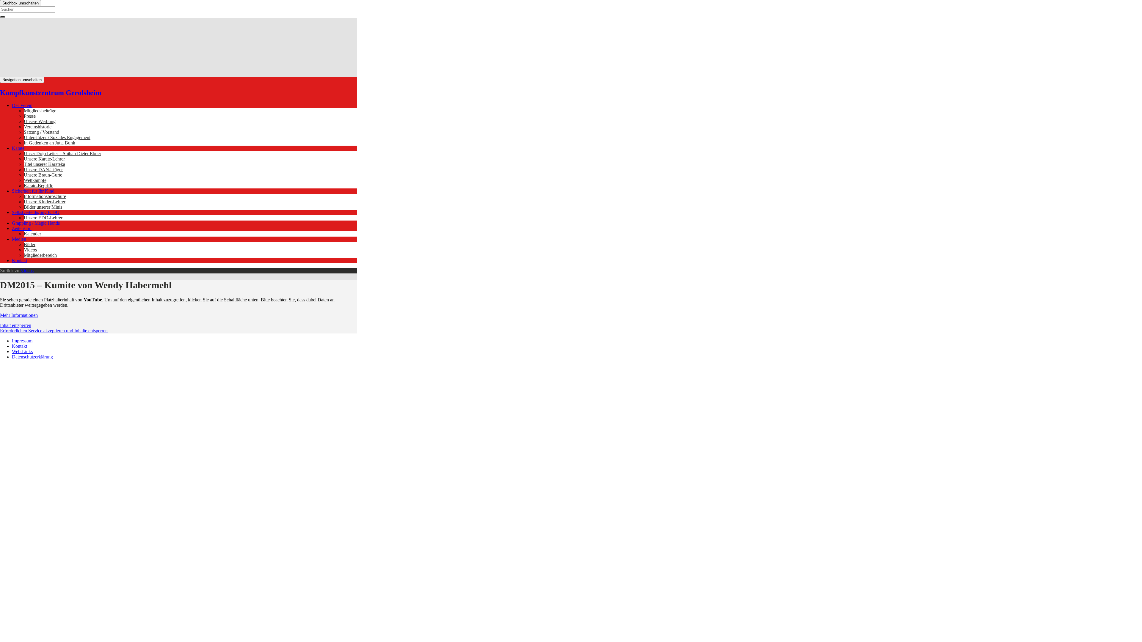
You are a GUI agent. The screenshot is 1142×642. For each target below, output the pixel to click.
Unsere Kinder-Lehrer (44, 201)
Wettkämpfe (35, 180)
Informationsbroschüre (45, 196)
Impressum (22, 340)
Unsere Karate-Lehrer (44, 158)
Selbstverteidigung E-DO (35, 212)
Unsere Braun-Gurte (43, 174)
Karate (18, 148)
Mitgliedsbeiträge (40, 110)
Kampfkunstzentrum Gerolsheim (50, 93)
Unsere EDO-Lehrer (43, 217)
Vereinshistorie (37, 126)
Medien (19, 239)
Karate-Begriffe (38, 185)
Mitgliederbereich (40, 255)
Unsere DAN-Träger (43, 169)
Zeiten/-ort (22, 228)
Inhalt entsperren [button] (15, 325)
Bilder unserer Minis (43, 207)
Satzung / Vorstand (41, 132)
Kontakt (19, 260)
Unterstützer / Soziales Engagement (57, 137)
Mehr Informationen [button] (19, 315)
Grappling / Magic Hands (36, 223)
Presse (30, 116)
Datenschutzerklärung (32, 356)
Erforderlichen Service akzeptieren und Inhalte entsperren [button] (54, 330)
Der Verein (22, 105)
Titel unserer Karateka (44, 164)
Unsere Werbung (40, 121)
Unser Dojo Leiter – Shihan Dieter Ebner (62, 153)
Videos (30, 249)
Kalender (32, 233)
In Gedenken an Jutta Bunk (49, 142)
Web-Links (22, 351)
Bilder (29, 244)
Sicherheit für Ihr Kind (33, 190)
